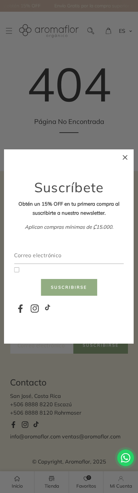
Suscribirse (69, 287)
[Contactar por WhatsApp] (125, 457)
